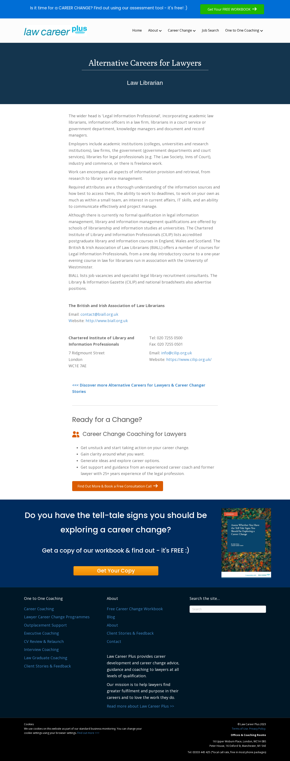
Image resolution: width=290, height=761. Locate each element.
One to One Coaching (242, 30)
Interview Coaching (41, 649)
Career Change (180, 30)
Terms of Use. (240, 728)
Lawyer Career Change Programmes (57, 616)
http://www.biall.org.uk (107, 320)
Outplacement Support (45, 625)
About (153, 30)
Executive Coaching (41, 633)
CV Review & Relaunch (44, 641)
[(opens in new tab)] (246, 542)
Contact (114, 641)
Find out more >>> (88, 733)
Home (137, 30)
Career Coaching (39, 608)
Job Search (210, 30)
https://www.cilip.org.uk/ (189, 359)
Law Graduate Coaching (45, 657)
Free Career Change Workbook (135, 608)
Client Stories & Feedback (47, 666)
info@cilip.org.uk (176, 352)
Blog (111, 616)
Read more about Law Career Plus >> (140, 706)
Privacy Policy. (257, 728)
